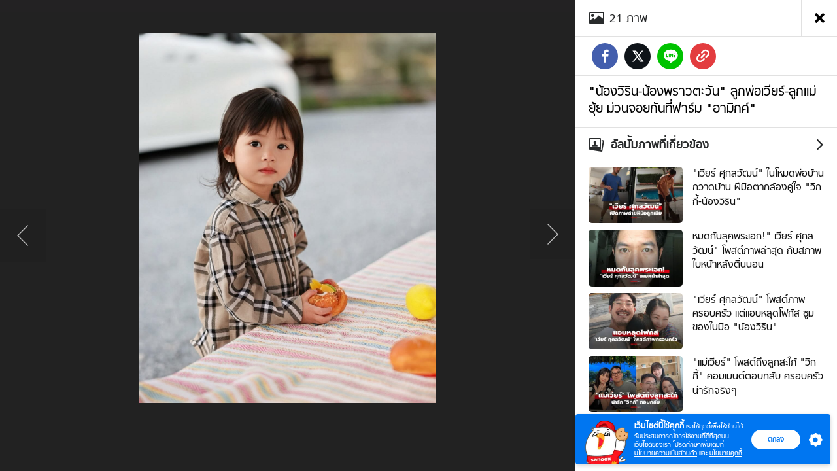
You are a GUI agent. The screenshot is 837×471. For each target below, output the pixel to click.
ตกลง (776, 439)
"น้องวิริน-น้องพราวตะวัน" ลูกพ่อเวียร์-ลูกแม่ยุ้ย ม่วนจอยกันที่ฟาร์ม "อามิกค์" (702, 99)
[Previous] (23, 235)
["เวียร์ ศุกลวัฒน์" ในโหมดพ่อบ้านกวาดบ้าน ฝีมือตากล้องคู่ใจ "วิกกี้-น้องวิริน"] (636, 193)
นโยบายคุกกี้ (725, 453)
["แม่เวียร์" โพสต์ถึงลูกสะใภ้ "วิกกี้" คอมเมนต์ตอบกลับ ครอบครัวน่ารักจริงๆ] (636, 382)
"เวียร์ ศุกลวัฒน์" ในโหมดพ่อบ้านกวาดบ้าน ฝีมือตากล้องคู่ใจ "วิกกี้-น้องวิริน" (758, 187)
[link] (703, 56)
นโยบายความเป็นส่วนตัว (665, 453)
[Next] (552, 235)
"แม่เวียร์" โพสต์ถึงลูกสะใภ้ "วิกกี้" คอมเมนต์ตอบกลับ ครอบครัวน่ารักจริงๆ (757, 376)
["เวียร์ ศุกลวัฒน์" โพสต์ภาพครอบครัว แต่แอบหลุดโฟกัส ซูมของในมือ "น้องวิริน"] (636, 319)
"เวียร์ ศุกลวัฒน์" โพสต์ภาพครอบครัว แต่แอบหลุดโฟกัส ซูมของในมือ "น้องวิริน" (753, 313)
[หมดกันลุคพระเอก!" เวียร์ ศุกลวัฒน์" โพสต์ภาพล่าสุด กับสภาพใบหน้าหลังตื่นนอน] (636, 256)
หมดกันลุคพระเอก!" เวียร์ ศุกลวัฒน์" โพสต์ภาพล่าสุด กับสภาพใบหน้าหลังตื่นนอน (756, 250)
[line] (670, 56)
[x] (637, 56)
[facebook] (605, 56)
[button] (813, 439)
